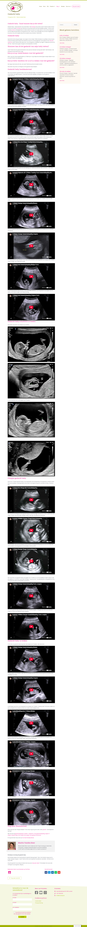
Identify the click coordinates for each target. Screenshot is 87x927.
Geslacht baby (14, 835)
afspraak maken (35, 863)
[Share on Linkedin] (52, 872)
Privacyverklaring (39, 903)
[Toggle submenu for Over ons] (70, 6)
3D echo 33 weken (65, 71)
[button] (75, 24)
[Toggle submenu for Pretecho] (54, 6)
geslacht (44, 829)
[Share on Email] (59, 872)
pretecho (13, 30)
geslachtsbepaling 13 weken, (21, 833)
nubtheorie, (31, 833)
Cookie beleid (38, 901)
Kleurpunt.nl (50, 926)
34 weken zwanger (65, 47)
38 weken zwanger (65, 58)
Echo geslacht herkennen (35, 835)
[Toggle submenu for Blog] (59, 6)
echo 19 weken (64, 35)
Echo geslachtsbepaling (39, 833)
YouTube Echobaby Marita (28, 837)
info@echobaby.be (60, 895)
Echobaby (33, 26)
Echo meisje (20, 835)
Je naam (14, 897)
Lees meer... (62, 43)
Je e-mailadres (16, 907)
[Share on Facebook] (46, 872)
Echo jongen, (27, 835)
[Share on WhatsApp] (55, 872)
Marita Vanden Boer (21, 17)
